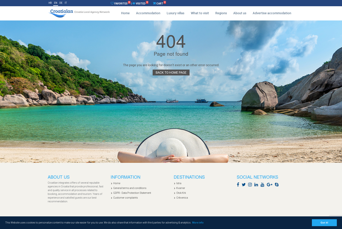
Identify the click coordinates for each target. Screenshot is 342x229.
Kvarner (180, 188)
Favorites (122, 3)
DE (61, 2)
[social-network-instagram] (251, 185)
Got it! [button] (324, 222)
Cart (160, 3)
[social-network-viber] (282, 185)
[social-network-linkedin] (257, 185)
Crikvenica (182, 197)
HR (50, 2)
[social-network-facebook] (239, 185)
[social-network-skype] (277, 185)
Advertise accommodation (272, 13)
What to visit (200, 13)
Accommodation (148, 13)
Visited (142, 3)
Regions (221, 13)
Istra (178, 183)
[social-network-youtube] (263, 185)
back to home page (171, 72)
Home (125, 13)
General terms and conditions (129, 188)
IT (66, 2)
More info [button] (198, 222)
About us (239, 13)
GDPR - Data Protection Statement (132, 192)
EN (55, 2)
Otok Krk (181, 192)
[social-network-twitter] (244, 185)
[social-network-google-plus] (270, 185)
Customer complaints (125, 197)
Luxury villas (175, 13)
